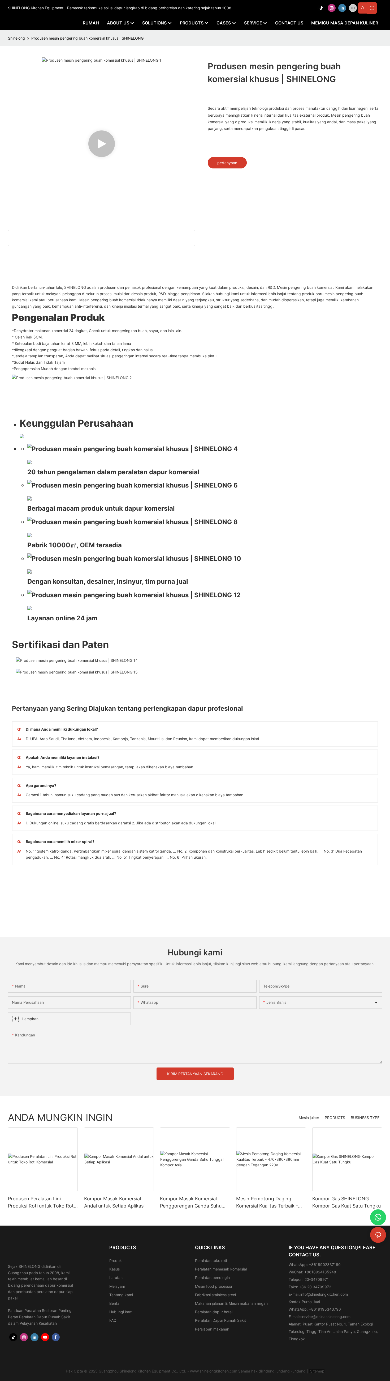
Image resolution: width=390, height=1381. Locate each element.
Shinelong (16, 38)
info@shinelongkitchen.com (324, 1294)
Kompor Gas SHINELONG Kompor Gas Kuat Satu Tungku (346, 1202)
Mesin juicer (309, 1117)
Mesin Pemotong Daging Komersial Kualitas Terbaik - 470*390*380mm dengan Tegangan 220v (267, 1202)
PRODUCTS (335, 1117)
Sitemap (316, 1371)
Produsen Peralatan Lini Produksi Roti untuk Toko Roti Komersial (41, 1202)
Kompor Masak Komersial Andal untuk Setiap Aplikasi (114, 1202)
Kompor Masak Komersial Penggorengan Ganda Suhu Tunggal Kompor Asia (191, 1202)
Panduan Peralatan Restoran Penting (40, 1310)
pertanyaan (227, 162)
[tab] (195, 275)
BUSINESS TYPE (365, 1117)
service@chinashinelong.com (325, 1316)
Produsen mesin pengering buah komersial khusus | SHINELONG (87, 38)
